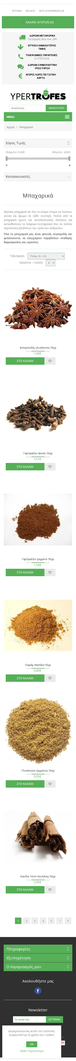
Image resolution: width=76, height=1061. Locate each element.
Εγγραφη (17, 10)
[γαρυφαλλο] (38, 519)
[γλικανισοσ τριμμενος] (38, 731)
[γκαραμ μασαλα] (38, 625)
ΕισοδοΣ (30, 10)
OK (32, 1044)
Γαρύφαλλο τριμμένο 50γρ (38, 559)
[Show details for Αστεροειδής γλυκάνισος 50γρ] (38, 308)
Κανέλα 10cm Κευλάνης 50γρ (38, 876)
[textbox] (27, 108)
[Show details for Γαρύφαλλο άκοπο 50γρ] (38, 414)
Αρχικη (11, 127)
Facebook (38, 990)
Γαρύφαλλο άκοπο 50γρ (38, 453)
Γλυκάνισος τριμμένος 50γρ (38, 770)
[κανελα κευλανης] (38, 836)
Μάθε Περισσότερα (31, 1051)
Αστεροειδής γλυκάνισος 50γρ (38, 347)
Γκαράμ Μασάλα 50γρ (38, 665)
